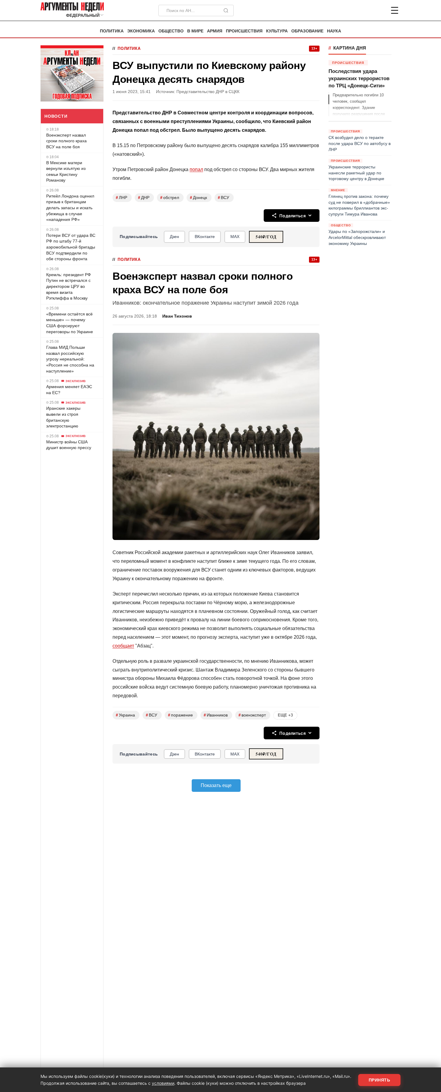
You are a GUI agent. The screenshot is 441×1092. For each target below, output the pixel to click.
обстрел (169, 197)
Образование (307, 31)
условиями (163, 1083)
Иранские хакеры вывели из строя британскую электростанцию (63, 417)
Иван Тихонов (177, 316)
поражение (180, 715)
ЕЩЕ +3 (285, 715)
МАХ (234, 236)
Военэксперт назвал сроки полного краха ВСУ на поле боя (66, 141)
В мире (195, 31)
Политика (112, 31)
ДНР (143, 197)
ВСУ (223, 197)
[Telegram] (363, 11)
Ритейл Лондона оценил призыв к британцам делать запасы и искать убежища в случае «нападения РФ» (70, 208)
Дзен (174, 236)
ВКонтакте (205, 236)
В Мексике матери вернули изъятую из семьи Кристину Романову (66, 171)
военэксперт (252, 715)
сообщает (123, 645)
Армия (214, 31)
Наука (334, 31)
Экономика (141, 31)
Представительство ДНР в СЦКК (207, 91)
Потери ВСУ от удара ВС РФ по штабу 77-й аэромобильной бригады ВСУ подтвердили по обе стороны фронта (70, 247)
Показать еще (216, 785)
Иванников (216, 715)
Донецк (198, 197)
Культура (277, 31)
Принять (379, 1080)
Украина (125, 715)
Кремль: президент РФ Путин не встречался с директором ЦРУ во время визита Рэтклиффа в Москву (68, 286)
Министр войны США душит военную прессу (68, 444)
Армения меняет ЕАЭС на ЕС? (69, 389)
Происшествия (244, 31)
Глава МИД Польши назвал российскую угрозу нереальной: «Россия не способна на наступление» (70, 359)
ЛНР (121, 197)
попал (196, 169)
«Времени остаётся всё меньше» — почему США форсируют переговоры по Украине (69, 323)
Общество (171, 31)
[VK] (378, 11)
